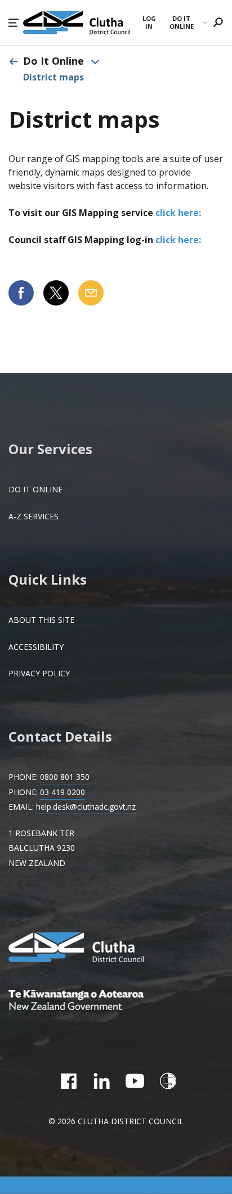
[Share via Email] (91, 293)
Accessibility (36, 646)
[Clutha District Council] (92, 948)
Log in (149, 22)
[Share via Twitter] (56, 293)
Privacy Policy (39, 673)
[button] (13, 23)
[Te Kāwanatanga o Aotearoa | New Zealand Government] (92, 1001)
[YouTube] (135, 1081)
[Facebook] (68, 1081)
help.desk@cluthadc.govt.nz (86, 806)
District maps (53, 77)
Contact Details (60, 736)
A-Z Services (33, 516)
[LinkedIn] (101, 1081)
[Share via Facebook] (21, 293)
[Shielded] (168, 1081)
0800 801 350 (65, 776)
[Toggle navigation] (95, 61)
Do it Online (35, 489)
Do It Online (53, 61)
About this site (41, 619)
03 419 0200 (62, 792)
